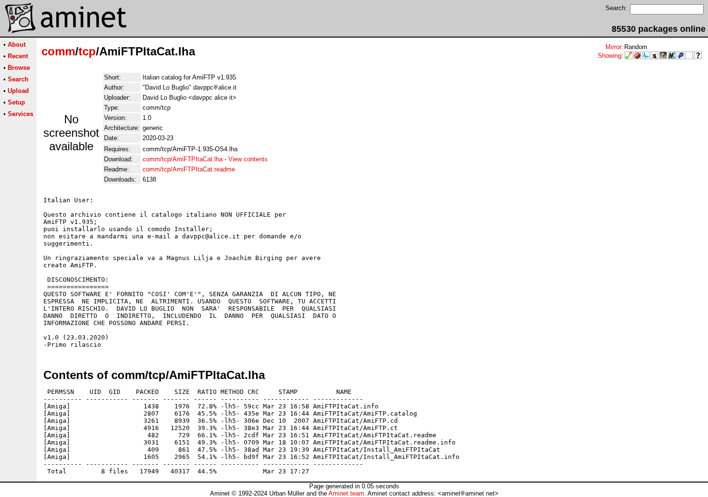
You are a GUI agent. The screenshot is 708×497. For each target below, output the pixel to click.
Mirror (613, 47)
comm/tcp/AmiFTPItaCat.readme (189, 169)
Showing (609, 55)
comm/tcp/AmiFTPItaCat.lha (183, 159)
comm (58, 51)
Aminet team (346, 493)
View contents (248, 159)
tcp (87, 51)
